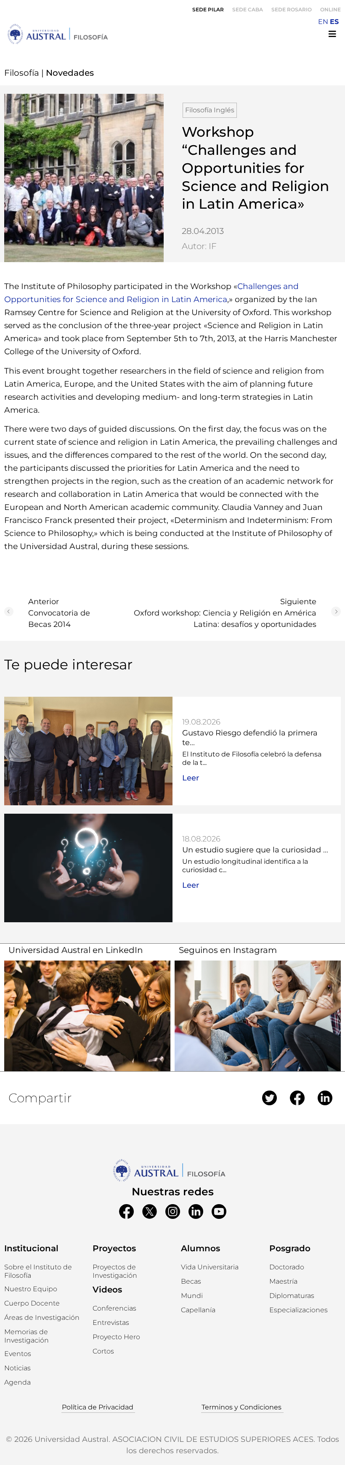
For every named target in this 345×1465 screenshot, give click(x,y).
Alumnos (200, 1248)
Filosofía (21, 73)
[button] (30, 1289)
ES (334, 22)
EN (323, 22)
